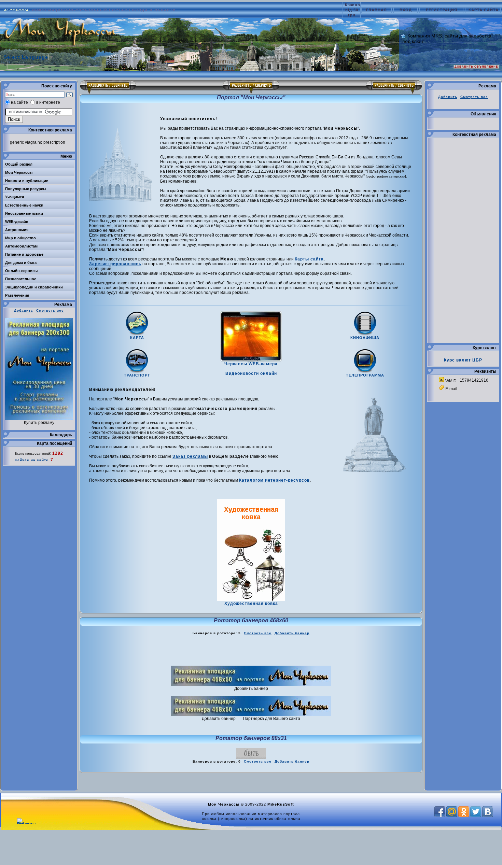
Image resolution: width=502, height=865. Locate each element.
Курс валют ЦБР (463, 360)
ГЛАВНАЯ (377, 10)
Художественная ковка (251, 603)
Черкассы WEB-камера (251, 363)
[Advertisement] (251, 650)
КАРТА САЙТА (483, 10)
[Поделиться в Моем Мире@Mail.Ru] (451, 811)
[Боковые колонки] (251, 87)
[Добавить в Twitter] (475, 811)
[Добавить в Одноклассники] (463, 811)
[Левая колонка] (108, 87)
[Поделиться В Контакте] (487, 811)
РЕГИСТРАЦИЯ (442, 10)
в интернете (48, 102)
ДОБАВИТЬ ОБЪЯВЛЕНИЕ (476, 66)
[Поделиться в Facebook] (439, 811)
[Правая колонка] (394, 87)
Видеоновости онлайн (251, 373)
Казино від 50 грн (352, 10)
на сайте (19, 102)
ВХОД (406, 10)
